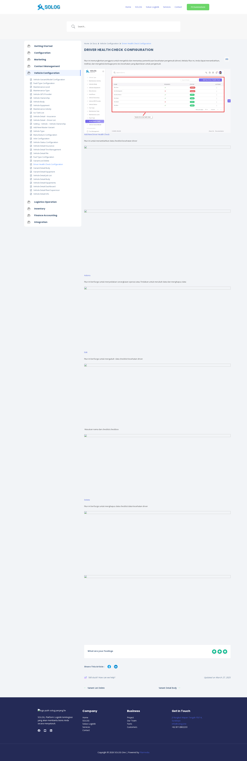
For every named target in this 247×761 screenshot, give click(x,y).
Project (130, 717)
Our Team (132, 720)
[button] (198, 7)
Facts (129, 723)
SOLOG (138, 7)
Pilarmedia (144, 752)
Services (167, 7)
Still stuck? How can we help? (101, 677)
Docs (95, 43)
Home (128, 7)
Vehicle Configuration (109, 43)
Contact (178, 7)
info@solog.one (179, 723)
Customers (132, 727)
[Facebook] (39, 730)
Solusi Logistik (152, 7)
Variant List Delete (96, 688)
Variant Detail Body (168, 688)
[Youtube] (45, 730)
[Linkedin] (51, 730)
